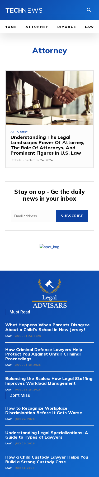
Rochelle (16, 160)
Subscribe (72, 216)
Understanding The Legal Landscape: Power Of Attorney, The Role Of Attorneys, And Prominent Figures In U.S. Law (47, 145)
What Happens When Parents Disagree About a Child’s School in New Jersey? (47, 327)
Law (8, 336)
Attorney (19, 131)
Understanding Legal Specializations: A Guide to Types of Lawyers (46, 435)
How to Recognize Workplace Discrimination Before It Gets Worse (43, 410)
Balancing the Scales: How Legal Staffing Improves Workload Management (48, 381)
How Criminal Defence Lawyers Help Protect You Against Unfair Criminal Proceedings (43, 354)
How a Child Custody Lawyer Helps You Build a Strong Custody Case (46, 459)
